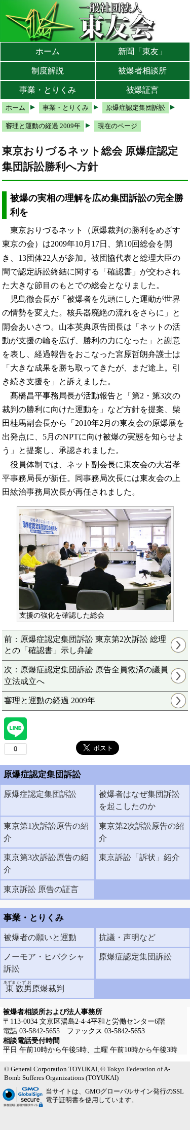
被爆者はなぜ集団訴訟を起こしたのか (139, 800)
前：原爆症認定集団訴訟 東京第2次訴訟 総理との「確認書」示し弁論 (85, 645)
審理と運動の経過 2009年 (49, 700)
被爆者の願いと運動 (40, 937)
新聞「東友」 (142, 51)
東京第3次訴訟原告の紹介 (46, 863)
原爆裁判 (34, 986)
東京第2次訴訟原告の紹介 (141, 832)
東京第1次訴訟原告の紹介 (46, 832)
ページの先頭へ (153, 1115)
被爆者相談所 (142, 70)
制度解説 (47, 70)
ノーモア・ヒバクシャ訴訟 (44, 962)
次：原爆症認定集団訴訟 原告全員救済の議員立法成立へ (86, 675)
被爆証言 (142, 90)
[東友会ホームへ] (81, 21)
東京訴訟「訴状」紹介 (139, 857)
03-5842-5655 (39, 1031)
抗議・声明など (127, 937)
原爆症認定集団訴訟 (40, 794)
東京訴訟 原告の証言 (41, 889)
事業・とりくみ (47, 90)
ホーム (47, 51)
